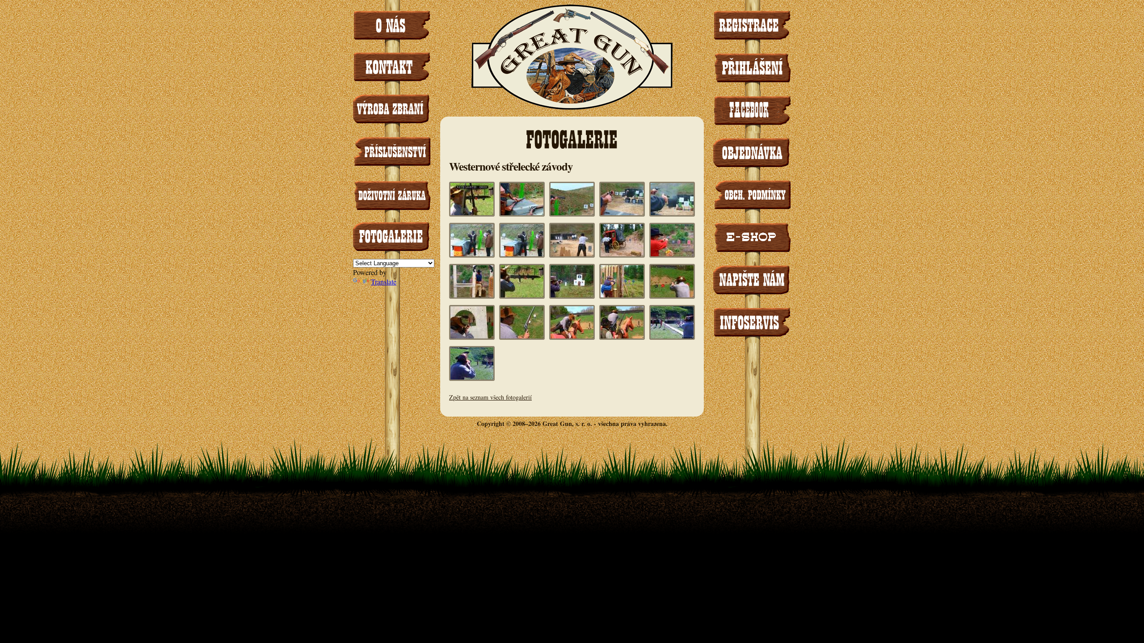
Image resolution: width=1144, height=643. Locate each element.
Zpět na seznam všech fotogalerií (490, 397)
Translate (383, 281)
